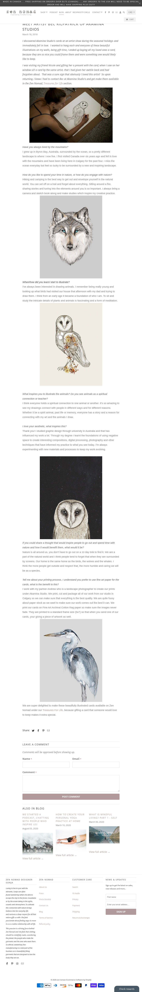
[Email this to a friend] (48, 730)
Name (27, 758)
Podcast (54, 12)
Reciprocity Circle (81, 12)
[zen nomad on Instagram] (113, 13)
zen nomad (61, 980)
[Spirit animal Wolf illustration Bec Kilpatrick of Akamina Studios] (71, 237)
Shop (44, 12)
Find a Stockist (45, 899)
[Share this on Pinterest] (43, 730)
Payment (76, 905)
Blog (61, 12)
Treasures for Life (54, 83)
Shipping (76, 911)
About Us (43, 887)
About (68, 12)
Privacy (75, 899)
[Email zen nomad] (117, 13)
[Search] (124, 13)
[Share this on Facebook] (38, 730)
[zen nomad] (21, 12)
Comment (29, 772)
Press (41, 893)
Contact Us (43, 905)
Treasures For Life (53, 710)
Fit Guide (76, 893)
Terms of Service (46, 917)
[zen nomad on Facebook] (106, 13)
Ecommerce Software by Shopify (78, 980)
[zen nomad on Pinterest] (109, 13)
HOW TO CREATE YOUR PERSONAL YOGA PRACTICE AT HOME (70, 818)
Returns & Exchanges (81, 917)
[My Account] (120, 13)
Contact (97, 12)
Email (76, 758)
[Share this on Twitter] (33, 730)
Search (75, 887)
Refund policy (44, 924)
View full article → (33, 858)
